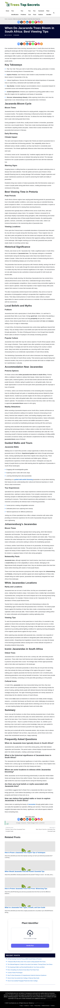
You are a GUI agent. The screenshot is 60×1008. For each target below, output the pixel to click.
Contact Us (26, 1005)
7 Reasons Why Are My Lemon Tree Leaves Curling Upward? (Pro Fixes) (26, 961)
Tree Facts (34, 12)
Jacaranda (10, 19)
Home (7, 11)
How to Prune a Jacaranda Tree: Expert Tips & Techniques (25, 852)
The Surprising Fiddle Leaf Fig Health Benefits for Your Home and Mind (26, 967)
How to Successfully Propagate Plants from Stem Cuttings (23, 980)
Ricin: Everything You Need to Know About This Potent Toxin (23, 970)
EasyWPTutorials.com (39, 1003)
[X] (21, 22)
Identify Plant (30, 945)
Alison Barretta (9, 35)
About (21, 1005)
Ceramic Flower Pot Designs (15, 972)
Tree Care (29, 12)
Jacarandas (31, 804)
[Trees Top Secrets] (22, 4)
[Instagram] (38, 22)
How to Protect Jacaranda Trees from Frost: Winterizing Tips (26, 888)
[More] (41, 22)
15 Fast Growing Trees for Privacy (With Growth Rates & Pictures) (24, 959)
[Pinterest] (30, 22)
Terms (32, 1005)
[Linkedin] (27, 22)
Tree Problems (23, 12)
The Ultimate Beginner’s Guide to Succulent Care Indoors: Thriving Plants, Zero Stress (30, 964)
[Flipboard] (35, 22)
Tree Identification (15, 12)
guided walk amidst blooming (23, 479)
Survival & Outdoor (41, 12)
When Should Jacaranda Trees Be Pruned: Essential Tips (24, 871)
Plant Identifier (48, 12)
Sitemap (53, 1005)
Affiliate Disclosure (45, 1005)
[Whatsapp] (33, 22)
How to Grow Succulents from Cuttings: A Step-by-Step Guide (23, 978)
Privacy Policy (37, 1005)
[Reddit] (24, 22)
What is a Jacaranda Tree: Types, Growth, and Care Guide (25, 907)
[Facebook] (18, 22)
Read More (49, 998)
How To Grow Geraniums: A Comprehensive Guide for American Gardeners (27, 975)
